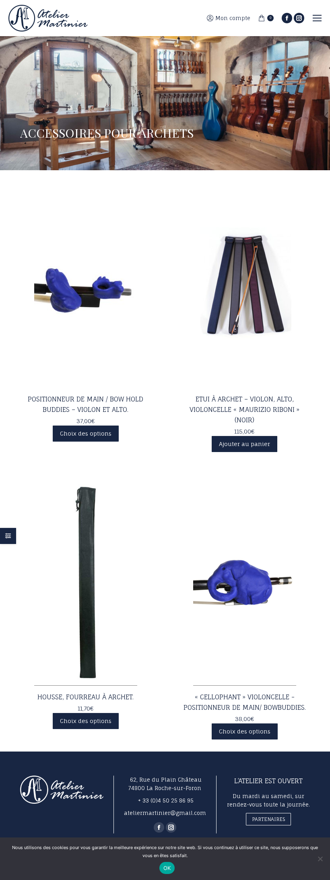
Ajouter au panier (244, 443)
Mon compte (232, 18)
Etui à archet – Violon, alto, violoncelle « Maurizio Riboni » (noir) (244, 409)
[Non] (320, 859)
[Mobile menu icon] (317, 18)
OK (167, 868)
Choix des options (85, 433)
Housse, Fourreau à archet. (85, 697)
